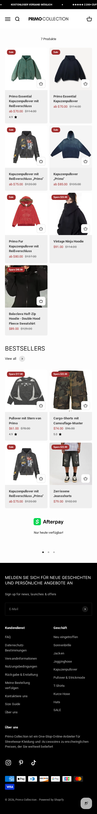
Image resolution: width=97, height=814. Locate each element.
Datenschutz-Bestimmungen (16, 647)
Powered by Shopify (51, 799)
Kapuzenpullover (65, 669)
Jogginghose (62, 661)
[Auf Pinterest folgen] (21, 762)
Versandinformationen (21, 658)
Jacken (58, 653)
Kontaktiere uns (16, 696)
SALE (57, 710)
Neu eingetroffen (65, 637)
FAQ (8, 637)
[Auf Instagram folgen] (8, 762)
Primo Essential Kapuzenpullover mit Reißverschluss (24, 101)
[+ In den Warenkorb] (41, 83)
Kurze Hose (61, 694)
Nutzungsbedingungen (21, 666)
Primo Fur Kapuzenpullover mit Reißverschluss (24, 246)
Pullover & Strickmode (69, 677)
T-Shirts (59, 686)
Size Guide (12, 704)
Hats (56, 702)
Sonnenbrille (62, 645)
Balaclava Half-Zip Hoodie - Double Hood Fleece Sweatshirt (24, 318)
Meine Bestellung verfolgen (17, 685)
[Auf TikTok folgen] (33, 762)
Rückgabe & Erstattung (21, 674)
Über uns (11, 712)
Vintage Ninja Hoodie (68, 241)
